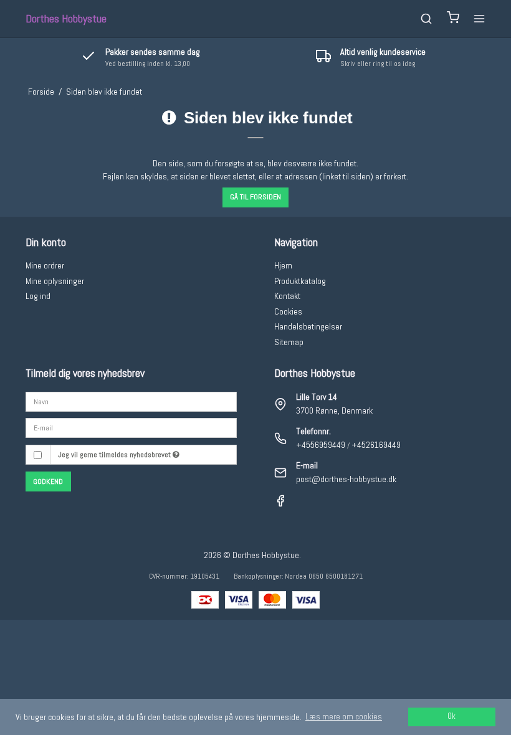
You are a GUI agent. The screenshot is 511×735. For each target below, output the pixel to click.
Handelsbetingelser (308, 326)
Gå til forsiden (255, 197)
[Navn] (131, 400)
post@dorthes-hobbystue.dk (346, 479)
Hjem (283, 265)
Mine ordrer (45, 265)
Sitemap (288, 342)
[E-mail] (131, 427)
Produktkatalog (300, 281)
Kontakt (287, 295)
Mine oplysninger (55, 281)
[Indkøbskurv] (453, 19)
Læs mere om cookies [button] (343, 716)
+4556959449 (320, 444)
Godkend (48, 481)
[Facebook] (280, 504)
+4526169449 (376, 444)
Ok (451, 716)
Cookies (288, 311)
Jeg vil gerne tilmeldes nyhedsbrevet (115, 455)
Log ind (38, 295)
